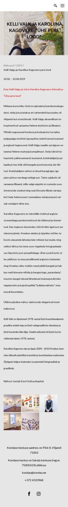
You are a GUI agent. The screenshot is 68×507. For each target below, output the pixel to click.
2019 (19, 65)
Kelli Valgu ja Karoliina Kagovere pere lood (27, 69)
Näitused (9, 65)
